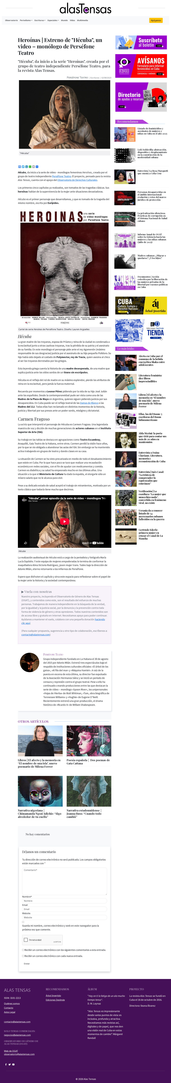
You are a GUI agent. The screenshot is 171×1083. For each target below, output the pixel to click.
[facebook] (6, 1064)
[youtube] (13, 1064)
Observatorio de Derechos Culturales (77, 180)
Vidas (72, 20)
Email (25, 905)
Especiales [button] (52, 20)
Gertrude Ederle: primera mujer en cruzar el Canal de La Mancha (151, 534)
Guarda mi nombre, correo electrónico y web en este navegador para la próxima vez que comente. (60, 927)
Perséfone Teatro (77, 77)
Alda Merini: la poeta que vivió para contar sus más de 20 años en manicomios (152, 438)
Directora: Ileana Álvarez (142, 1005)
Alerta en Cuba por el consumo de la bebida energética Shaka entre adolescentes (152, 360)
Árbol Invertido (53, 995)
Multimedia (82, 20)
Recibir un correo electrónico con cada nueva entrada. (53, 956)
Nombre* (27, 896)
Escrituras (94, 77)
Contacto (8, 1007)
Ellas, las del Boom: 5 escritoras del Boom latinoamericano (150, 417)
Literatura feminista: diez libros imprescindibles (150, 378)
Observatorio (11, 20)
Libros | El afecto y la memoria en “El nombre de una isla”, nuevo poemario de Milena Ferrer (152, 400)
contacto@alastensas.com (35, 634)
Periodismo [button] (25, 20)
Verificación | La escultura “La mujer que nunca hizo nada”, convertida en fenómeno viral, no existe (152, 497)
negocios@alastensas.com (17, 1035)
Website (26, 913)
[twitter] (9, 1064)
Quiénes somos (12, 1003)
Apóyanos (156, 20)
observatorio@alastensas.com (19, 1054)
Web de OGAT (11, 1050)
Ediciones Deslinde (55, 999)
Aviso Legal (9, 1012)
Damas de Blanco (89, 403)
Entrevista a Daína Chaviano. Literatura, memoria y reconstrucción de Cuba (152, 457)
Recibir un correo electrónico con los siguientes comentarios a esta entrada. (65, 950)
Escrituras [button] (39, 20)
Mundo (64, 20)
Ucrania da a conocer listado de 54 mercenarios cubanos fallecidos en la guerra (151, 515)
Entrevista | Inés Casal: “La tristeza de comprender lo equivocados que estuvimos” (151, 478)
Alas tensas (17, 990)
